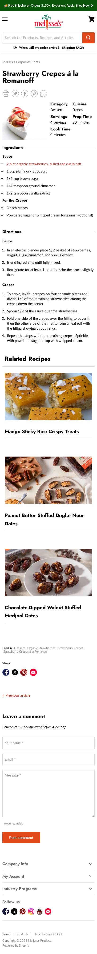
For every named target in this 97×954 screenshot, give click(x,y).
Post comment (21, 837)
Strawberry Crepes (70, 648)
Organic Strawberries (41, 648)
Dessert (19, 648)
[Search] (88, 37)
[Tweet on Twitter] (14, 672)
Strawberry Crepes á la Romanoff (25, 651)
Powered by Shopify (15, 945)
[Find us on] (33, 672)
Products (22, 934)
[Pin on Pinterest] (23, 672)
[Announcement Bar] (48, 5)
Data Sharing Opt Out (48, 934)
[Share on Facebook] (5, 672)
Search (6, 934)
